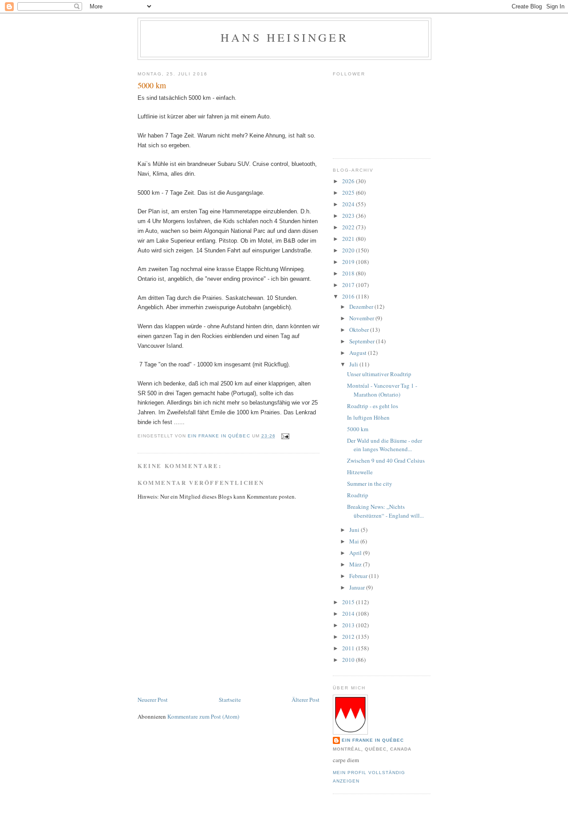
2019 (349, 262)
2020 (349, 250)
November (362, 318)
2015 (349, 602)
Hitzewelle (360, 472)
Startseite (230, 700)
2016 (349, 296)
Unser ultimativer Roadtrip (379, 374)
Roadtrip (357, 495)
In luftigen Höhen (368, 417)
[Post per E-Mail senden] (285, 435)
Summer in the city (369, 484)
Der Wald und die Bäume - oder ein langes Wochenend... (384, 445)
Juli (354, 364)
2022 (349, 227)
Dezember (362, 307)
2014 (349, 613)
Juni (355, 530)
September (362, 341)
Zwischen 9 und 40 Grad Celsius (386, 460)
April (356, 553)
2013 (349, 625)
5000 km (357, 429)
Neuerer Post (153, 700)
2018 (349, 273)
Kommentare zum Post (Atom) (203, 716)
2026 (349, 181)
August (358, 353)
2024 (349, 204)
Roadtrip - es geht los (372, 406)
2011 (349, 648)
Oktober (359, 330)
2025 (349, 193)
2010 (349, 660)
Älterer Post (306, 700)
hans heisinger (284, 37)
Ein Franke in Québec (373, 740)
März (356, 564)
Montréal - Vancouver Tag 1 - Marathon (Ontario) (382, 390)
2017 (349, 285)
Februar (359, 576)
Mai (354, 541)
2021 (349, 239)
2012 (349, 637)
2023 (349, 216)
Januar (357, 587)
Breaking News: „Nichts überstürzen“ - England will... (385, 511)
